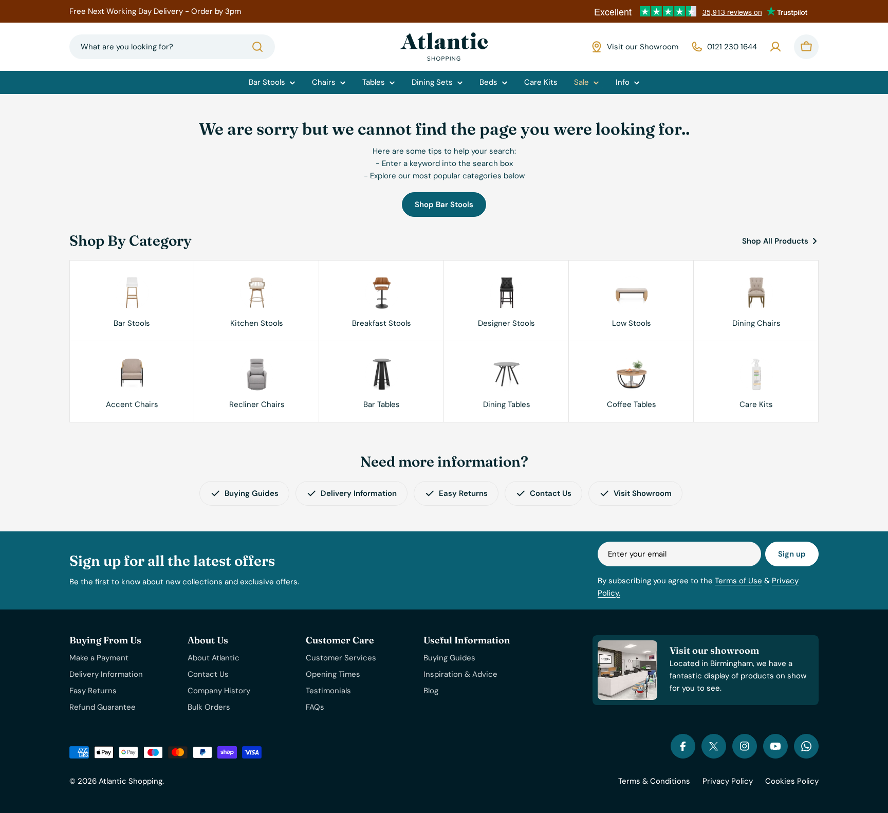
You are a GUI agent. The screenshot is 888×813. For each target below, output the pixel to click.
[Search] (257, 47)
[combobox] (172, 46)
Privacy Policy (727, 781)
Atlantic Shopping (130, 781)
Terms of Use (738, 581)
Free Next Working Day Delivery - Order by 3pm (155, 11)
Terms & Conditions (654, 781)
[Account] (775, 47)
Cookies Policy (792, 781)
